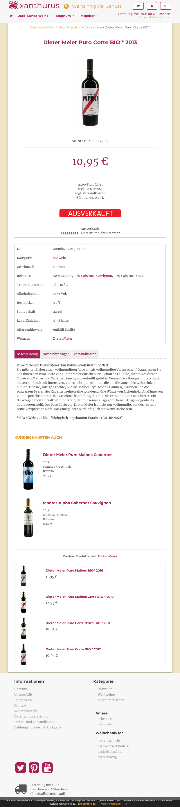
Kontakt (20, 705)
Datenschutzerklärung (31, 716)
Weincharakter (109, 733)
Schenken (105, 719)
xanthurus (39, 5)
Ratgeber (87, 16)
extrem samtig (109, 741)
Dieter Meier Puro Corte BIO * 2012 (73, 649)
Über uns (21, 689)
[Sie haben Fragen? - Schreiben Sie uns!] (165, 6)
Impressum (23, 700)
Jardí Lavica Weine (33, 16)
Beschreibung (27, 354)
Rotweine (105, 689)
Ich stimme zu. (87, 803)
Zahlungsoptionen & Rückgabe (37, 727)
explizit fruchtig (110, 752)
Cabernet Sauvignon (96, 276)
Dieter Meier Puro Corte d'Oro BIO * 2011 (78, 623)
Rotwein (59, 258)
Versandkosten (85, 354)
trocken (59, 267)
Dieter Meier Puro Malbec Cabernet (77, 455)
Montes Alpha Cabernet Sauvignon (77, 503)
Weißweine (106, 694)
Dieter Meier (62, 338)
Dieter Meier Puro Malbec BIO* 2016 (74, 570)
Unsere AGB (23, 694)
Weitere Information (111, 803)
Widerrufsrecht (26, 711)
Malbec (66, 276)
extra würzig (107, 757)
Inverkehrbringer (56, 354)
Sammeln (105, 724)
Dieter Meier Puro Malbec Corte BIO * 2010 (80, 597)
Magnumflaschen (111, 700)
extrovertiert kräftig (113, 746)
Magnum (64, 16)
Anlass (101, 713)
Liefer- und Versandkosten (34, 722)
